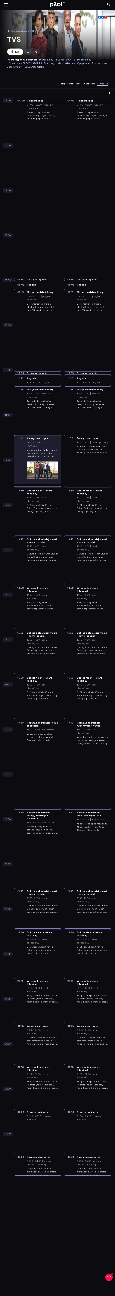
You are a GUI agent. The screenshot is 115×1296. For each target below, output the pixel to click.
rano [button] (78, 84)
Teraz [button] (70, 84)
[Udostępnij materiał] (36, 52)
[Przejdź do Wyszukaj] (109, 5)
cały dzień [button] (102, 84)
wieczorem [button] (89, 84)
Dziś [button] (63, 84)
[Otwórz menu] (5, 4)
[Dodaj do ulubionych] (27, 52)
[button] (109, 92)
